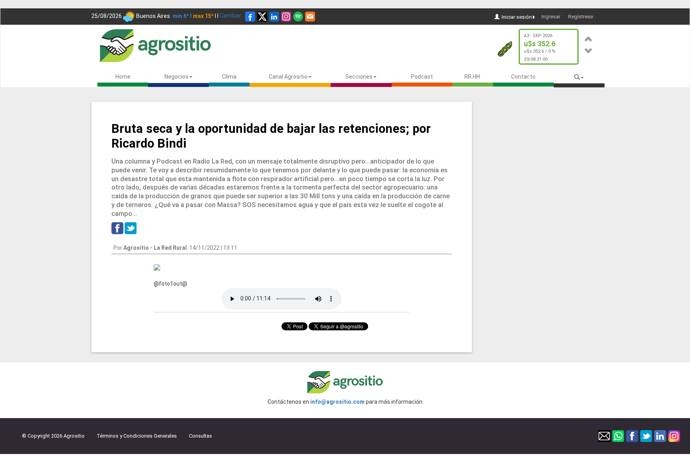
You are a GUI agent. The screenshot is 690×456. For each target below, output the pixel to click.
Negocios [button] (176, 76)
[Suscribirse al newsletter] (310, 17)
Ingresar (550, 17)
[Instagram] (286, 17)
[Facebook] (250, 17)
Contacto (523, 76)
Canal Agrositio (288, 76)
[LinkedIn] (274, 17)
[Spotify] (298, 17)
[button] (589, 38)
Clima (229, 76)
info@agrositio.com (337, 402)
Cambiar (230, 15)
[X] (262, 17)
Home (123, 76)
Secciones (359, 76)
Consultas (200, 436)
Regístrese (580, 17)
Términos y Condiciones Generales (137, 436)
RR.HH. (472, 76)
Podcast (422, 76)
